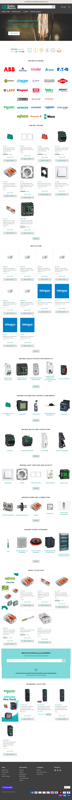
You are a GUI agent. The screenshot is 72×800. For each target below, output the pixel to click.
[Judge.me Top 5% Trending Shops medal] (53, 50)
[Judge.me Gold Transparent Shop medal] (35, 50)
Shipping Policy (22, 774)
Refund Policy (22, 776)
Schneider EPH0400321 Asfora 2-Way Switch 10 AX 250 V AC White (62, 185)
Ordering (21, 770)
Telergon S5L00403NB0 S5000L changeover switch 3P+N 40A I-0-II (27, 304)
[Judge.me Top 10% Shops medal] (59, 50)
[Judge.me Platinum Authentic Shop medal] (29, 50)
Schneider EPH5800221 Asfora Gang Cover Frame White (27, 149)
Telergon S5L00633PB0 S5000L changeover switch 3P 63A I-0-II (44, 270)
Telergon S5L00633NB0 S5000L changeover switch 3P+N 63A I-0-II (62, 270)
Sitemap (21, 780)
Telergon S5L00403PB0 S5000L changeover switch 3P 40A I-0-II (10, 304)
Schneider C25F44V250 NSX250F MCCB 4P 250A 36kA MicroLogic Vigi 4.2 (26, 222)
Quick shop (10, 157)
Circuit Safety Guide (23, 778)
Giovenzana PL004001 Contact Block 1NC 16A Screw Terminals (43, 149)
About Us (39, 770)
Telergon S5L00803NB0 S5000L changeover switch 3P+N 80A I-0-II (27, 270)
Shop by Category (35, 11)
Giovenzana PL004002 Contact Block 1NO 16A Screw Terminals (9, 149)
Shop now (14, 33)
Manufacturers (16, 11)
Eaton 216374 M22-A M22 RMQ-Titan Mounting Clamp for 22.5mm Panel (44, 185)
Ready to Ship (6, 11)
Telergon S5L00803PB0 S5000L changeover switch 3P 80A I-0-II (10, 270)
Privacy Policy (40, 774)
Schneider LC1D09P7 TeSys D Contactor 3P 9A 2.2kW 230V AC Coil (62, 149)
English (66, 787)
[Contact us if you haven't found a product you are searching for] (36, 672)
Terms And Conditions (42, 772)
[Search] (53, 7)
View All (36, 238)
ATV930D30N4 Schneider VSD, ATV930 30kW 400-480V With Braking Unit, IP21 (45, 708)
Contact (25, 11)
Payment (21, 772)
